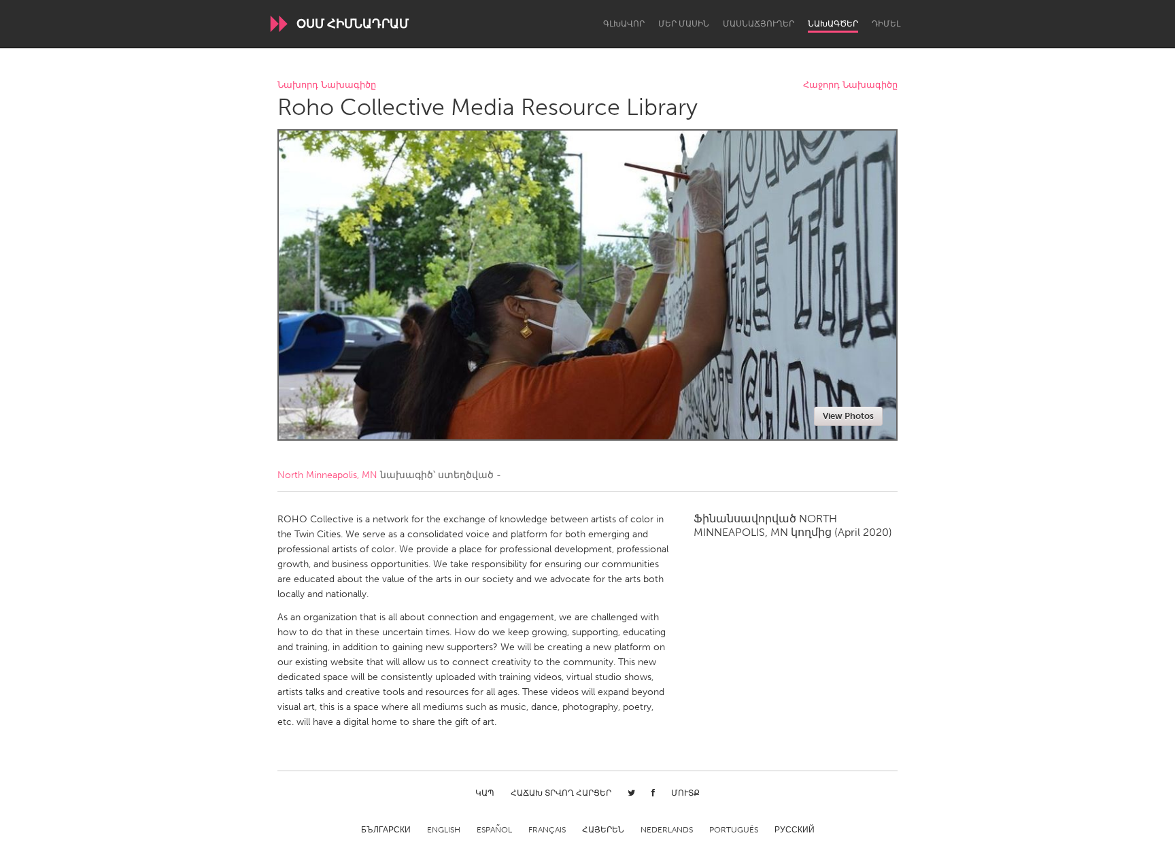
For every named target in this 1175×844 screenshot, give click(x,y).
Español (494, 829)
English (443, 829)
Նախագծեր (833, 24)
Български (386, 829)
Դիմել (886, 24)
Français (547, 829)
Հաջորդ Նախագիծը (850, 85)
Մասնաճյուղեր (758, 24)
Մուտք (685, 793)
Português (733, 829)
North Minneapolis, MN (327, 475)
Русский (794, 829)
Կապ (484, 793)
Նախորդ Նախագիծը (326, 85)
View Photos (848, 416)
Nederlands (667, 829)
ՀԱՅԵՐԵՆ (603, 829)
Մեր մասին (683, 24)
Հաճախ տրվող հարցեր (561, 793)
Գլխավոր (624, 24)
